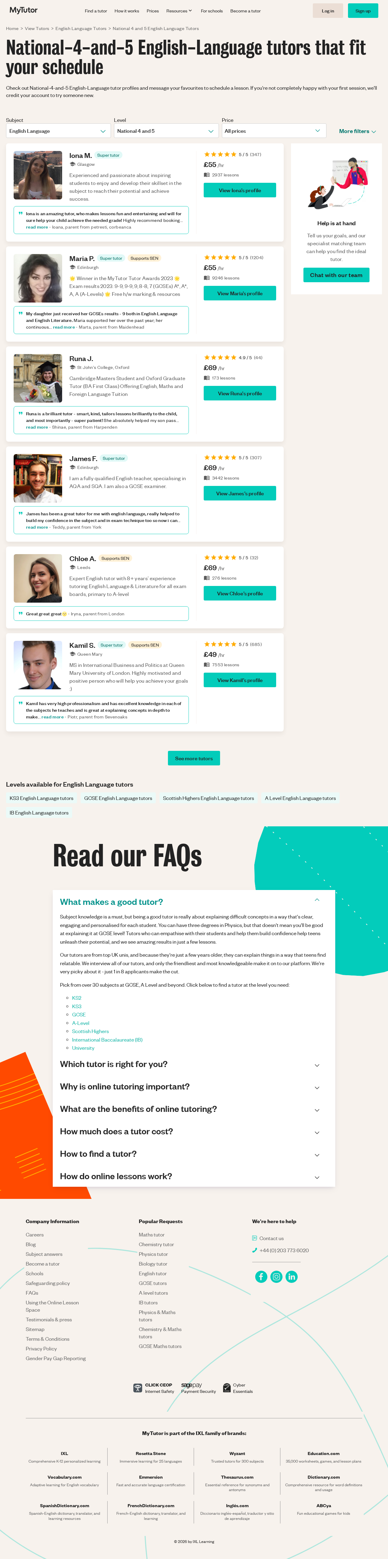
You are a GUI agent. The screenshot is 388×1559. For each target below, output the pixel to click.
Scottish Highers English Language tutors (208, 798)
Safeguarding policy (48, 1283)
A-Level (80, 1022)
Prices (153, 11)
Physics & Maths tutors (157, 1316)
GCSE (79, 1014)
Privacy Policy (41, 1348)
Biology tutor (153, 1263)
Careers (35, 1234)
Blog (31, 1244)
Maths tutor (152, 1234)
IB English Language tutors (39, 812)
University (83, 1047)
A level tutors (153, 1292)
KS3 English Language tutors (41, 798)
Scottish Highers (90, 1031)
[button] (108, 155)
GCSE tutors (153, 1283)
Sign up (363, 10)
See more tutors (194, 757)
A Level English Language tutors (300, 798)
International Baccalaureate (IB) (107, 1039)
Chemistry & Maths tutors (160, 1333)
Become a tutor (245, 11)
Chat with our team (336, 275)
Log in (328, 10)
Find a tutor (96, 11)
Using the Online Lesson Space (52, 1306)
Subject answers (44, 1253)
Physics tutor (153, 1253)
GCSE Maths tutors (160, 1346)
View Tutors (37, 28)
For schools (212, 11)
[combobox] (9, 130)
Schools (34, 1273)
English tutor (153, 1273)
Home (12, 28)
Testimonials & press (49, 1319)
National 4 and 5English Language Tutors (156, 28)
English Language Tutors (81, 28)
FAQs (32, 1292)
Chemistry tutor (156, 1244)
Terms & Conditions (47, 1338)
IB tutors (148, 1302)
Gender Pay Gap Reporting (56, 1358)
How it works (127, 11)
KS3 (77, 1006)
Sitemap (35, 1329)
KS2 (76, 997)
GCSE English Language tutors (118, 798)
